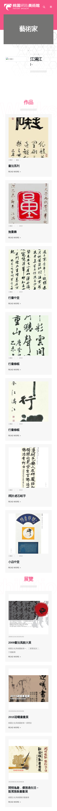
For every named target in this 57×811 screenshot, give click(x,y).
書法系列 (13, 166)
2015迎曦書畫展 (18, 717)
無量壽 (12, 232)
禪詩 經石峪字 (17, 496)
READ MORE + (14, 172)
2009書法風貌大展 (19, 642)
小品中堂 (13, 562)
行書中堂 (13, 297)
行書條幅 (13, 364)
